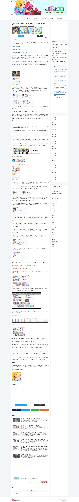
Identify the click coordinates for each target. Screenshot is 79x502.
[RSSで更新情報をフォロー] (44, 410)
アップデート (54, 203)
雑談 (53, 246)
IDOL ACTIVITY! (55, 188)
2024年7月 (54, 141)
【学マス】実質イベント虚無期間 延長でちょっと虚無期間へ (59, 54)
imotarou (55, 72)
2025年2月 (54, 124)
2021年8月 (54, 167)
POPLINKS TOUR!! (55, 196)
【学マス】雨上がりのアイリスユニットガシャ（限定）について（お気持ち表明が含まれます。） (59, 46)
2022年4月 (54, 148)
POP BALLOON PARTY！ (57, 191)
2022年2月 (54, 153)
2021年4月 (54, 177)
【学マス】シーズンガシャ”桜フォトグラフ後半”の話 (59, 62)
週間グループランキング (56, 241)
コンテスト (54, 210)
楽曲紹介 (53, 239)
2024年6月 (54, 143)
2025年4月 (54, 119)
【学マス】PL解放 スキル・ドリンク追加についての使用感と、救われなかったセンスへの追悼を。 (60, 93)
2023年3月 (54, 146)
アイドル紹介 (54, 200)
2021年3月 (54, 179)
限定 (53, 244)
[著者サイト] (16, 410)
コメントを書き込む (30, 491)
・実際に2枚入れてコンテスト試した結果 (19, 52)
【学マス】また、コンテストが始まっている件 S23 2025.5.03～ (59, 50)
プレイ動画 (54, 217)
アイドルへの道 (55, 198)
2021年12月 (54, 158)
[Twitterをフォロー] (25, 410)
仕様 (53, 224)
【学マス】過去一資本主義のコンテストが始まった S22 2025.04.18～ (59, 58)
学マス (14, 384)
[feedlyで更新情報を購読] (35, 410)
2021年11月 (54, 160)
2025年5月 (54, 117)
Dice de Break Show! (56, 186)
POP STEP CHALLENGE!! (57, 193)
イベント (53, 205)
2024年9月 (54, 136)
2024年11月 (54, 131)
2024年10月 (54, 134)
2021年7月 (54, 170)
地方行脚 (53, 229)
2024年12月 (54, 129)
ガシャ (53, 208)
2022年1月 (54, 155)
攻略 (53, 236)
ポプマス (53, 222)
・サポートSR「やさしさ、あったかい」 (19, 49)
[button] (66, 37)
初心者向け (54, 227)
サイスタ (53, 212)
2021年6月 (54, 172)
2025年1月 (54, 127)
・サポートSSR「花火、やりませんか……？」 (20, 46)
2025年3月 (54, 122)
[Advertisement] (30, 394)
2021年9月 (54, 165)
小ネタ (53, 234)
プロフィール (54, 220)
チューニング (54, 215)
